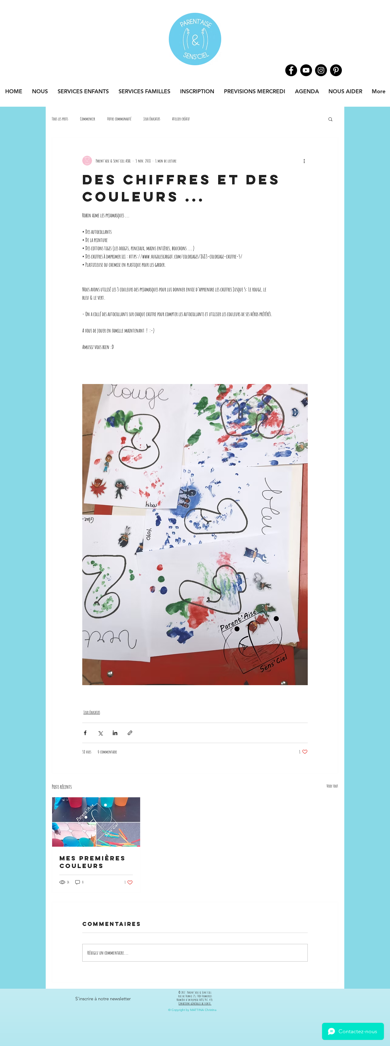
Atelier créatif (181, 118)
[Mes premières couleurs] (96, 822)
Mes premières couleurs (92, 862)
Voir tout (332, 785)
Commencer (87, 118)
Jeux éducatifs (152, 118)
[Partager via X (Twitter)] (100, 733)
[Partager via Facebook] (85, 733)
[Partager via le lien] (130, 733)
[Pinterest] (336, 70)
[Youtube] (306, 70)
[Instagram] (321, 70)
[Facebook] (291, 70)
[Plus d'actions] (304, 160)
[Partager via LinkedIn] (115, 733)
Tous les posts (60, 118)
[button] (330, 118)
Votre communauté (119, 118)
